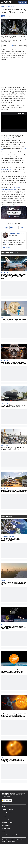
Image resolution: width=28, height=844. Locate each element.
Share (5, 45)
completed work (6, 169)
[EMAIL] (23, 233)
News (3, 16)
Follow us (15, 45)
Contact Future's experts (7, 809)
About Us (4, 806)
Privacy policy (5, 816)
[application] (14, 122)
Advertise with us (6, 825)
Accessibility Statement (7, 822)
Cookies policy (5, 819)
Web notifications (6, 828)
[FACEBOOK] (18, 233)
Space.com (7, 242)
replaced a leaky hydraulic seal (10, 139)
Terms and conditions (7, 812)
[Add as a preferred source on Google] (7, 800)
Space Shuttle (11, 6)
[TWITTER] (19, 233)
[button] (25, 2)
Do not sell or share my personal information (12, 834)
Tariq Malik (9, 16)
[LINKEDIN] (21, 233)
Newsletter (23, 45)
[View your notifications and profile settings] (22, 2)
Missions (3, 6)
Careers (3, 831)
